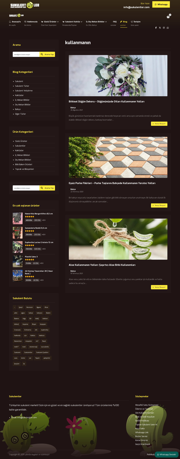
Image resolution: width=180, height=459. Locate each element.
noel (24, 347)
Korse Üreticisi (141, 440)
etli (36, 330)
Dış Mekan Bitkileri (23, 160)
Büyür (34, 324)
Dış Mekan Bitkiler (23, 104)
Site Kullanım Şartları (144, 413)
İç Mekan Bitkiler (22, 100)
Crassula (17, 330)
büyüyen (43, 324)
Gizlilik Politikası (142, 420)
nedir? (16, 347)
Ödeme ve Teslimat (144, 409)
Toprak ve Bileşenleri (24, 169)
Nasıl (44, 341)
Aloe (46, 307)
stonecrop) (33, 347)
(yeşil (21, 307)
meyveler (28, 341)
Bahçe (73, 107)
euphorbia (44, 330)
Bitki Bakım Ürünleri (23, 164)
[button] (168, 17)
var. (30, 358)
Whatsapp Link (141, 432)
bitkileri (45, 319)
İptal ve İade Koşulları (145, 416)
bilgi (24, 319)
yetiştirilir (47, 358)
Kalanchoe (18, 341)
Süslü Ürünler (21, 141)
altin (15, 313)
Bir (30, 319)
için (25, 336)
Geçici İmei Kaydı (142, 444)
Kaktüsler (19, 95)
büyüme (25, 324)
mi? (37, 341)
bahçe (31, 313)
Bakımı (16, 319)
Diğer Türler (20, 114)
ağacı (23, 313)
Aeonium (29, 307)
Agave (39, 307)
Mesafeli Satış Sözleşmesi (146, 405)
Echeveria (27, 330)
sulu (15, 358)
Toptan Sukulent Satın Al (146, 424)
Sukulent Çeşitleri (42, 352)
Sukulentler (20, 146)
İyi (24, 364)
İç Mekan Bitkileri (22, 155)
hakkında (17, 336)
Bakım (48, 313)
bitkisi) (16, 324)
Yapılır (37, 358)
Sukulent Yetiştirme (24, 90)
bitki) (37, 319)
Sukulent (19, 81)
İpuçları (16, 364)
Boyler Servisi (141, 436)
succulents (45, 347)
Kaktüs (32, 336)
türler (23, 358)
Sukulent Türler (22, 86)
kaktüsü (41, 336)
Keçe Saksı (140, 428)
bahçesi (39, 313)
